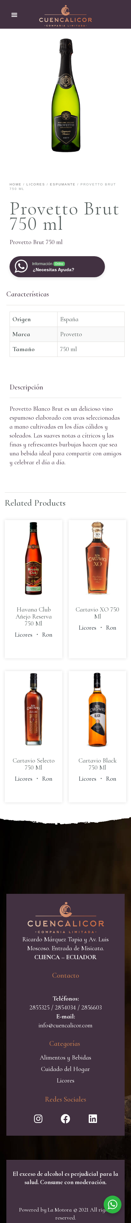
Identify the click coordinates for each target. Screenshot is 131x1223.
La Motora (60, 1209)
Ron (47, 635)
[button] (14, 14)
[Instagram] (38, 1118)
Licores (35, 184)
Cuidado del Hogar (65, 1069)
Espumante (63, 184)
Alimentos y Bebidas (65, 1057)
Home (16, 184)
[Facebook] (65, 1118)
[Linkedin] (92, 1118)
